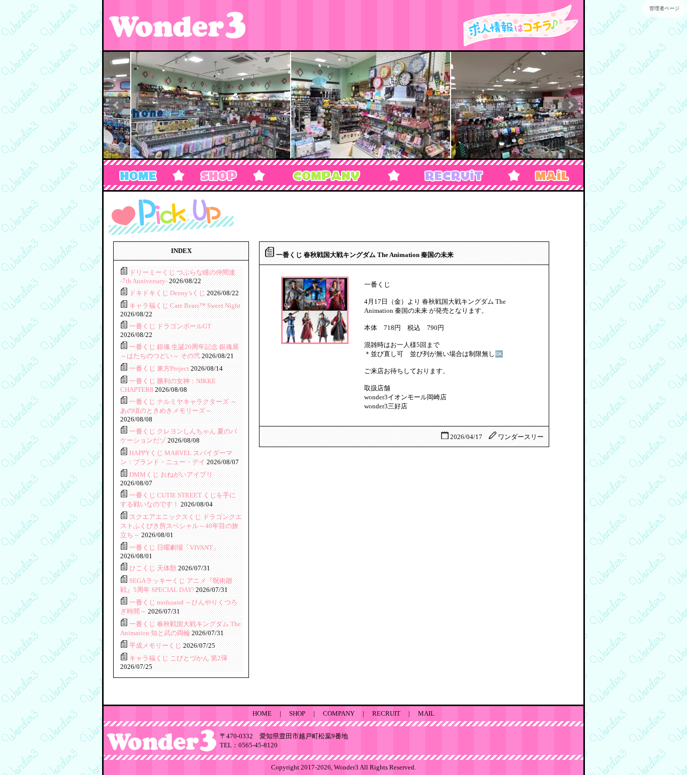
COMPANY (339, 713)
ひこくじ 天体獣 (153, 568)
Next (570, 105)
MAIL (426, 713)
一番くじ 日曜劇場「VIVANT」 (174, 547)
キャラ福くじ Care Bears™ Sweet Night (184, 305)
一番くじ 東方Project (160, 368)
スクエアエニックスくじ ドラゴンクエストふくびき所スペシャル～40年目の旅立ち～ (181, 526)
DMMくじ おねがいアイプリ (171, 474)
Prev (117, 105)
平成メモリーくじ (156, 645)
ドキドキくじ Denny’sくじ (168, 293)
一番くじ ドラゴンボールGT (170, 326)
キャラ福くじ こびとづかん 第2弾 (178, 658)
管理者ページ (664, 8)
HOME (262, 713)
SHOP (297, 713)
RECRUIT (386, 713)
